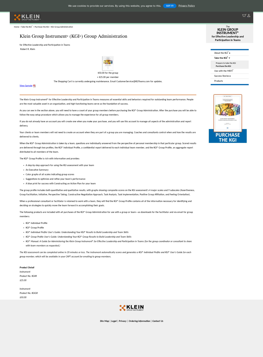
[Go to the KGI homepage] (131, 308)
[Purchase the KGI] (228, 145)
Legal (114, 321)
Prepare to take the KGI (226, 63)
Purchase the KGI (223, 66)
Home (16, 27)
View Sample (26, 86)
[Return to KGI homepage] (25, 19)
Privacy (122, 321)
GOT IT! (170, 6)
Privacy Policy (187, 5)
